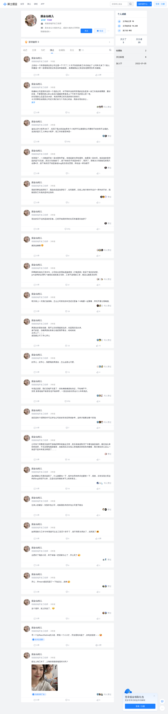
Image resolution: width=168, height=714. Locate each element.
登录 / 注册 (140, 706)
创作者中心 (143, 4)
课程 (36, 4)
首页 (22, 4)
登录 (160, 4)
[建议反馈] (162, 701)
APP (42, 4)
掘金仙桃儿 (37, 58)
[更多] (162, 708)
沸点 (29, 4)
